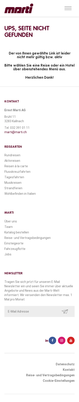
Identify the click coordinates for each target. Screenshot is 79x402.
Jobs (7, 254)
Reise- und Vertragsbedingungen (27, 238)
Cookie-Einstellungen (59, 380)
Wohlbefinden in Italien (20, 193)
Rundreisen (12, 155)
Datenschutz (65, 364)
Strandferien (13, 188)
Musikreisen (13, 182)
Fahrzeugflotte (14, 249)
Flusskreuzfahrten (17, 171)
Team (8, 227)
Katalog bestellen (16, 232)
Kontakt (69, 369)
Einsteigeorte (13, 243)
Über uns (10, 221)
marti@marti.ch (15, 132)
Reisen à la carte (16, 166)
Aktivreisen (12, 160)
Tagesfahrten (14, 177)
